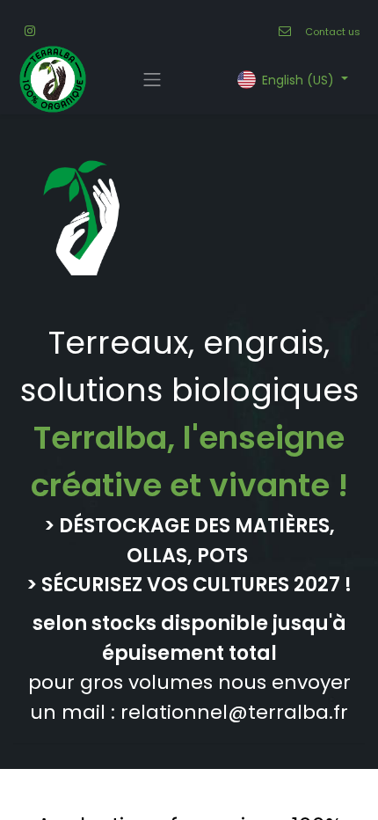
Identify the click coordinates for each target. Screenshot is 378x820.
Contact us (332, 32)
